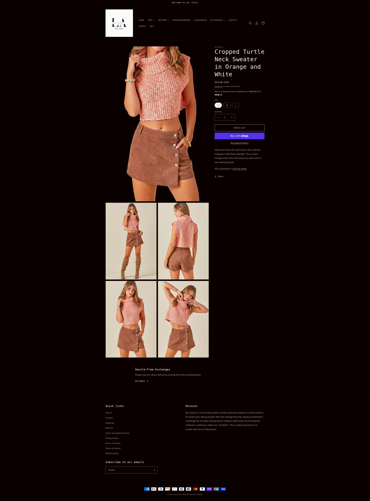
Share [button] (220, 176)
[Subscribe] (154, 470)
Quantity (218, 111)
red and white (239, 168)
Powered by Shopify (195, 494)
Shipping (218, 86)
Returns (109, 428)
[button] (151, 20)
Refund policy (112, 453)
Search (109, 412)
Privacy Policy (112, 438)
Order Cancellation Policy (117, 433)
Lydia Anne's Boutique (180, 494)
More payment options (239, 143)
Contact (109, 417)
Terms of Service (113, 443)
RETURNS (140, 381)
